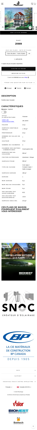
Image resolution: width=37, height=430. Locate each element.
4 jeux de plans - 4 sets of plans (16, 53)
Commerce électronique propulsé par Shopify (18, 394)
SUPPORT (18, 376)
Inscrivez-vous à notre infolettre (18, 381)
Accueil (18, 40)
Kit (29, 53)
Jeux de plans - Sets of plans (18, 50)
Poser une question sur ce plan (18, 82)
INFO (18, 370)
